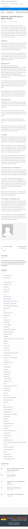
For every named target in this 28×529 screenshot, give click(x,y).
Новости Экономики (8, 449)
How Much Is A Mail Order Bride (11, 357)
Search (20, 9)
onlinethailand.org (7, 411)
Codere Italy (6, 327)
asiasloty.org (6, 291)
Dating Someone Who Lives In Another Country (14, 338)
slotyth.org (6, 418)
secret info (20, 180)
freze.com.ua (6, 348)
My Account (6, 6)
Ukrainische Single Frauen (9, 430)
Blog (5, 310)
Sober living (6, 421)
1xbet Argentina (7, 277)
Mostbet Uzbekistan (8, 409)
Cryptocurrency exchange (9, 329)
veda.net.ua (6, 437)
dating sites (6, 336)
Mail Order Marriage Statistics (10, 397)
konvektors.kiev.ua (8, 378)
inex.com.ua (6, 364)
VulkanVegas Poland (8, 440)
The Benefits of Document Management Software (16, 482)
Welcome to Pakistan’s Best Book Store (9, 1)
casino (5, 317)
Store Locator (5, 3)
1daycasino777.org (8, 275)
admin (4, 236)
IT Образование (7, 367)
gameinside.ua (7, 355)
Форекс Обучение (8, 456)
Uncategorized (10, 12)
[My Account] (23, 9)
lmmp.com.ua (6, 395)
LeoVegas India (7, 388)
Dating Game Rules (8, 334)
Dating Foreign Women (9, 331)
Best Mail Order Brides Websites (11, 305)
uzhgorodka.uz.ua (8, 435)
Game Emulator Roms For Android (11, 352)
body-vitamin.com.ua (8, 312)
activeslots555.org (8, 282)
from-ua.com (6, 350)
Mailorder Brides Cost (8, 400)
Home (2, 12)
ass (4, 294)
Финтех (5, 451)
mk (4, 404)
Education (6, 341)
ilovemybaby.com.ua (8, 362)
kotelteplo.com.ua (7, 381)
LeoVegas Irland (7, 390)
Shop (22, 3)
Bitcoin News (6, 308)
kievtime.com (6, 376)
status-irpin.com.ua (8, 425)
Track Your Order (14, 3)
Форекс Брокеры (8, 454)
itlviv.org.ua (6, 369)
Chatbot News (7, 322)
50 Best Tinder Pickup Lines (12, 74)
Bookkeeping (7, 315)
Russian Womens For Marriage (10, 414)
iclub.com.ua (6, 360)
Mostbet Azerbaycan (8, 407)
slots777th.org (7, 416)
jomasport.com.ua (7, 371)
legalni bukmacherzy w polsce (10, 385)
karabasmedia (7, 374)
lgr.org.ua (6, 392)
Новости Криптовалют (9, 447)
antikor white (6, 289)
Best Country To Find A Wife (10, 303)
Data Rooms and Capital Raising (14, 487)
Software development (9, 423)
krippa (5, 383)
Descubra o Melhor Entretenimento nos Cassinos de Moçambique (15, 469)
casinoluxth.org (7, 320)
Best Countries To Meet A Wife (10, 301)
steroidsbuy (6, 428)
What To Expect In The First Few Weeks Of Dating (15, 442)
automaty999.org (7, 298)
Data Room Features (11, 475)
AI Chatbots (6, 287)
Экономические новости (9, 458)
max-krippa (6, 402)
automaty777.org (7, 296)
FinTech (5, 343)
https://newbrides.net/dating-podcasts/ (9, 67)
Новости (6, 444)
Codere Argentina (7, 324)
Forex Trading (7, 345)
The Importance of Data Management (15, 494)
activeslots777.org (8, 284)
